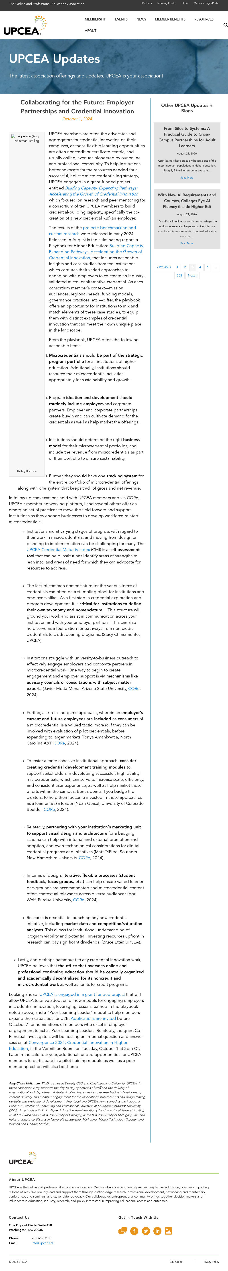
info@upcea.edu (43, 1243)
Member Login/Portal (206, 3)
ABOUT (90, 30)
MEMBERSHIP (95, 19)
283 (179, 275)
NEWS (141, 19)
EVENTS (121, 19)
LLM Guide (176, 1262)
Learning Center (166, 3)
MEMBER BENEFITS (170, 19)
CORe (185, 3)
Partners (147, 3)
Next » (192, 275)
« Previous (164, 267)
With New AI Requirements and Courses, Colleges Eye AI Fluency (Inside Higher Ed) (187, 201)
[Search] (222, 25)
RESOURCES (204, 19)
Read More (186, 177)
